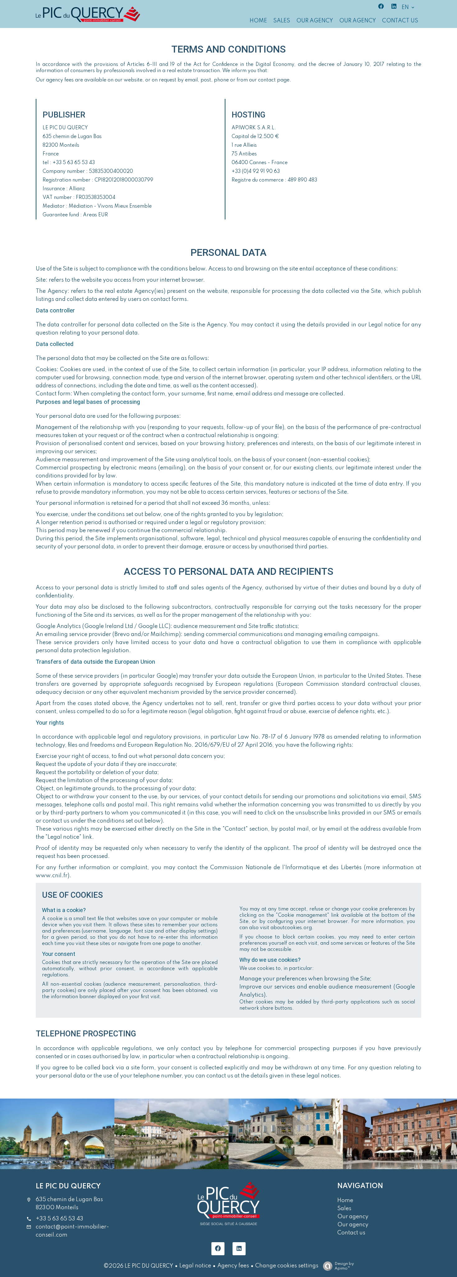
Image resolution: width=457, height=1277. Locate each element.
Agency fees (233, 1266)
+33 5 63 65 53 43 (59, 1219)
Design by (344, 1266)
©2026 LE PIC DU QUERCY (138, 1266)
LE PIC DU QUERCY (68, 1186)
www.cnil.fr (51, 875)
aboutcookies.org (291, 927)
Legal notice (195, 1266)
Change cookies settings (286, 1266)
